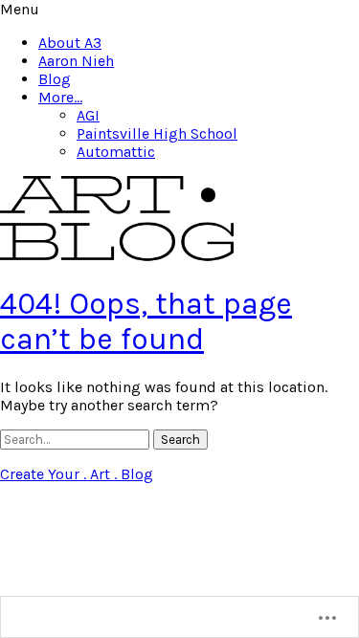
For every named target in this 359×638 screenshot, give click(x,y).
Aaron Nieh (76, 61)
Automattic (116, 152)
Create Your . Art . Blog (76, 474)
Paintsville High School (157, 133)
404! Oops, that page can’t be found (146, 321)
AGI (88, 115)
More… (60, 97)
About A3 (69, 42)
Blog (54, 79)
